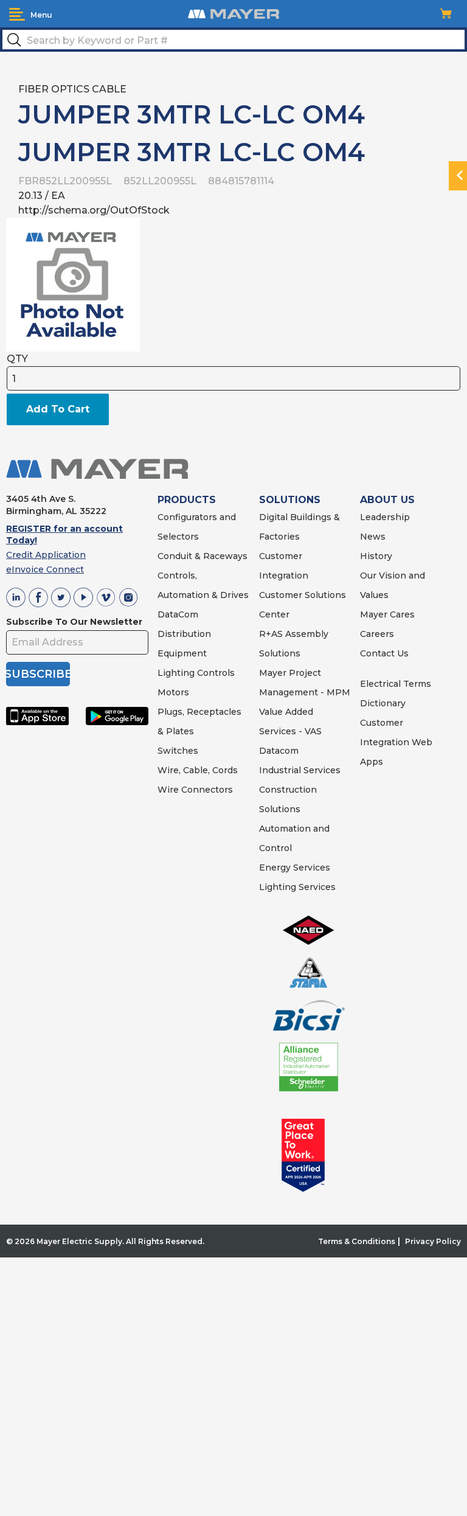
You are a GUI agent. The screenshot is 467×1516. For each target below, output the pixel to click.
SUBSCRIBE (38, 674)
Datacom (279, 750)
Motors (173, 692)
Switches (177, 750)
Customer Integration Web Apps (396, 742)
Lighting (176, 672)
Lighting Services (297, 886)
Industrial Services (300, 770)
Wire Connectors (195, 789)
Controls (215, 672)
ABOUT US (387, 500)
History (376, 556)
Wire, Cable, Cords (197, 770)
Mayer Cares (387, 614)
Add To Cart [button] (57, 409)
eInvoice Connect (45, 569)
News (373, 536)
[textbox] (233, 39)
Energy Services (294, 867)
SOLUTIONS (289, 500)
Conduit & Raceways (202, 556)
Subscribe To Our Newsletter (74, 621)
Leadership (385, 517)
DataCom (177, 614)
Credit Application (46, 554)
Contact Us (384, 653)
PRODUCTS (186, 500)
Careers (377, 633)
